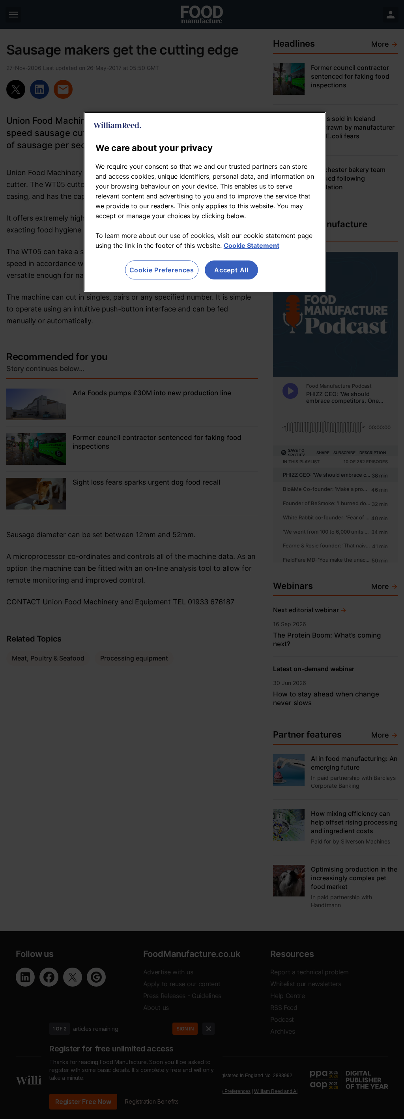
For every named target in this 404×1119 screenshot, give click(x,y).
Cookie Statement (251, 245)
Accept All (231, 270)
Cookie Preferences (161, 270)
